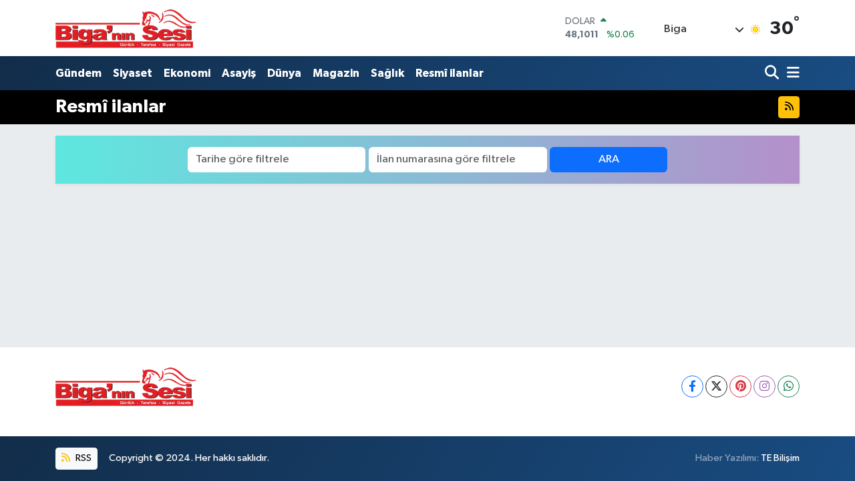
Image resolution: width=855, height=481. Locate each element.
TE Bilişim (780, 458)
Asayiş (239, 73)
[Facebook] (692, 386)
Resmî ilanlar (449, 73)
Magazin (336, 73)
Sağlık (387, 73)
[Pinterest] (740, 386)
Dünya (284, 73)
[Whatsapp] (789, 386)
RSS (82, 458)
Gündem (78, 73)
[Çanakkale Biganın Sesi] (125, 28)
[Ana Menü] (791, 73)
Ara (608, 159)
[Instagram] (764, 386)
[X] (716, 386)
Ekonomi (187, 73)
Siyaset (132, 73)
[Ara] (773, 73)
